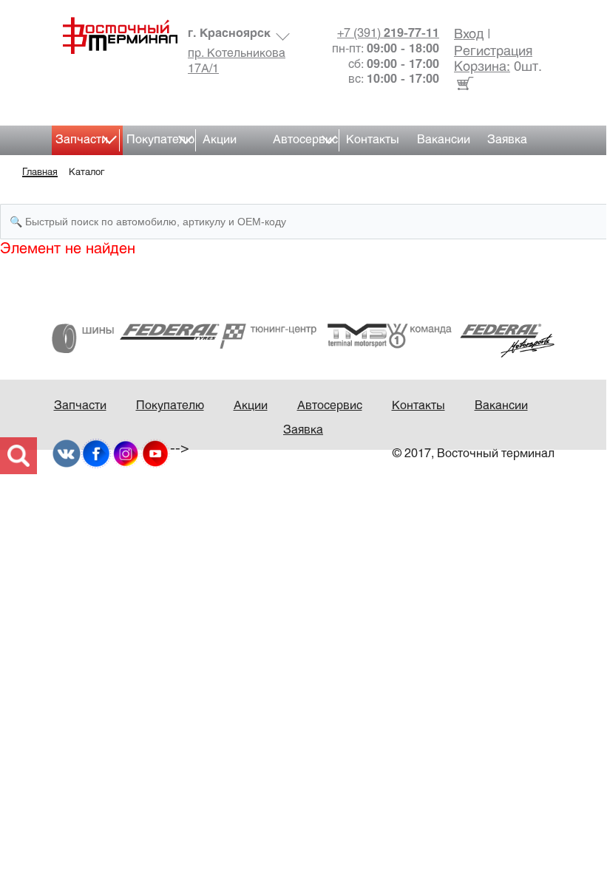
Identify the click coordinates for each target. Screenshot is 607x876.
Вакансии (443, 140)
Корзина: (482, 67)
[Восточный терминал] (114, 35)
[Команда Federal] (471, 340)
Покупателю (160, 140)
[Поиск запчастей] (18, 455)
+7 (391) (388, 33)
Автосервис (305, 140)
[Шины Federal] (136, 338)
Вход (469, 35)
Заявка (507, 140)
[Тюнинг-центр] (303, 336)
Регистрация (493, 52)
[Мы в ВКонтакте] (66, 453)
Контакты (372, 140)
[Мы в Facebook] (96, 453)
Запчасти (81, 140)
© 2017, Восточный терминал (474, 453)
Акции (220, 140)
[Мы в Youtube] (155, 453)
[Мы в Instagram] (125, 453)
